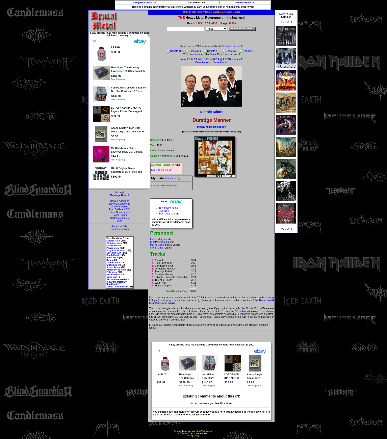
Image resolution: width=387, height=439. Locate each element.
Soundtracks (220, 62)
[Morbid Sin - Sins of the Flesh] (286, 224)
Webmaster (206, 431)
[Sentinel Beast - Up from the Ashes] (286, 180)
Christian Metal (114, 243)
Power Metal (112, 248)
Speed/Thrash (113, 253)
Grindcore (111, 277)
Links (120, 220)
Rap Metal (111, 284)
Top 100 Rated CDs (119, 209)
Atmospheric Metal (116, 269)
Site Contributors (119, 229)
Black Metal (112, 257)
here (264, 411)
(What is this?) (172, 178)
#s (182, 59)
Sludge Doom (113, 265)
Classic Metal (113, 240)
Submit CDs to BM (120, 217)
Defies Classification (117, 286)
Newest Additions (119, 201)
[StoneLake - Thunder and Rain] (286, 47)
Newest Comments (119, 203)
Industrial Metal (114, 282)
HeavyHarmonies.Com (144, 2)
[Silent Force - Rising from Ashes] (286, 91)
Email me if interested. (232, 46)
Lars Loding (156, 239)
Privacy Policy (193, 435)
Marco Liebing (158, 244)
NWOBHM (111, 245)
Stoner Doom (113, 267)
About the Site (119, 226)
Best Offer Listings (169, 213)
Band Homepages (120, 212)
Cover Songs (119, 215)
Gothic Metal (113, 274)
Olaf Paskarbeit (158, 242)
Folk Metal (111, 272)
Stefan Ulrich (157, 247)
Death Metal (112, 255)
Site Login (119, 192)
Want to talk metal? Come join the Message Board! (211, 12)
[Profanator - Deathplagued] (286, 202)
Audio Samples (119, 206)
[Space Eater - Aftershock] (286, 158)
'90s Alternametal (115, 279)
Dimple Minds (211, 112)
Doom (109, 260)
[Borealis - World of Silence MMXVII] (286, 69)
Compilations (202, 62)
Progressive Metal (115, 250)
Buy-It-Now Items (168, 208)
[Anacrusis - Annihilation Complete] (286, 113)
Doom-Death (113, 262)
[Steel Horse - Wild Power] (286, 136)
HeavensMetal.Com (245, 2)
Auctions (164, 210)
